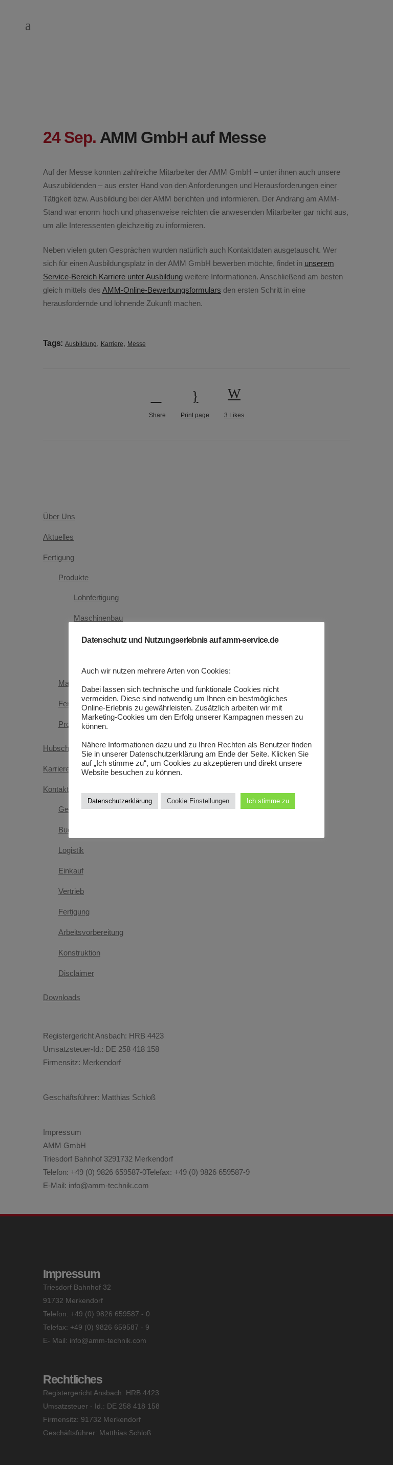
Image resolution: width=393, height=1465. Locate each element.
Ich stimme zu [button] (268, 801)
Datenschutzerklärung (120, 801)
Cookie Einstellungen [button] (198, 801)
